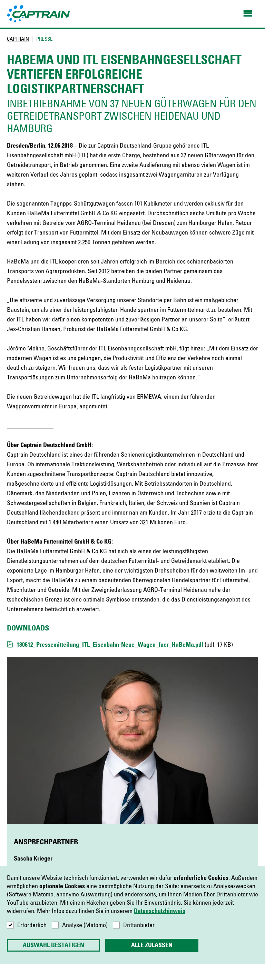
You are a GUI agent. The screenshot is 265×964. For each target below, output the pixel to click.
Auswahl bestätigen (53, 945)
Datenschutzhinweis (159, 911)
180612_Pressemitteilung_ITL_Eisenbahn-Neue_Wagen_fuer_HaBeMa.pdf (110, 645)
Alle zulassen (152, 945)
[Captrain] (39, 13)
